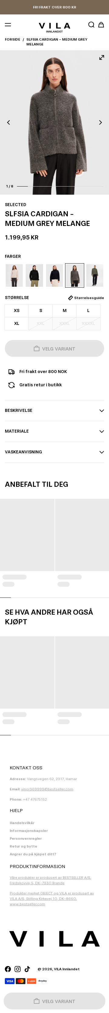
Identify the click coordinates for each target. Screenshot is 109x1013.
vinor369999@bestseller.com (47, 789)
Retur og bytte (23, 846)
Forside (12, 39)
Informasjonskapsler (29, 831)
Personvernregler (26, 838)
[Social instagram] (18, 969)
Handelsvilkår (22, 823)
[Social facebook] (8, 969)
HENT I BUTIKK (54, 7)
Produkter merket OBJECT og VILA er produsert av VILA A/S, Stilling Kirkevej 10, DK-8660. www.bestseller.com (52, 898)
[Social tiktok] (27, 969)
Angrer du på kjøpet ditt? (33, 854)
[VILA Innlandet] (54, 25)
